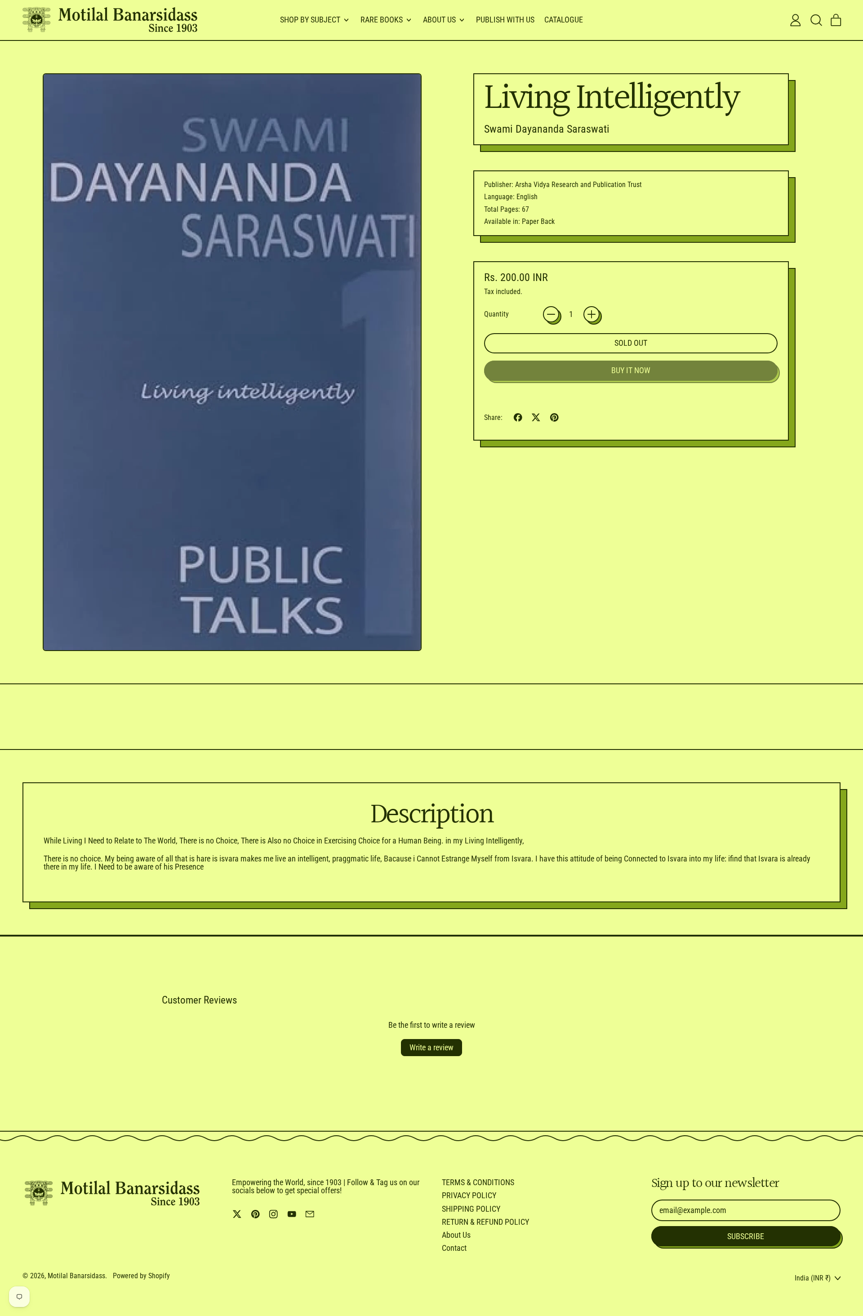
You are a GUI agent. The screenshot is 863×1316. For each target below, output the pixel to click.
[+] (591, 314)
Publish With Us (505, 19)
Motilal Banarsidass (76, 1275)
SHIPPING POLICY (471, 1208)
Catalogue (563, 19)
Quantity (496, 314)
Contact (454, 1248)
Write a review (431, 1047)
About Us (456, 1235)
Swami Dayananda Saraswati (546, 129)
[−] (551, 314)
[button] (816, 20)
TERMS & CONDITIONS (478, 1182)
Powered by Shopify (141, 1275)
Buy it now (630, 370)
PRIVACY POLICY (469, 1195)
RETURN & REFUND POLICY (485, 1222)
